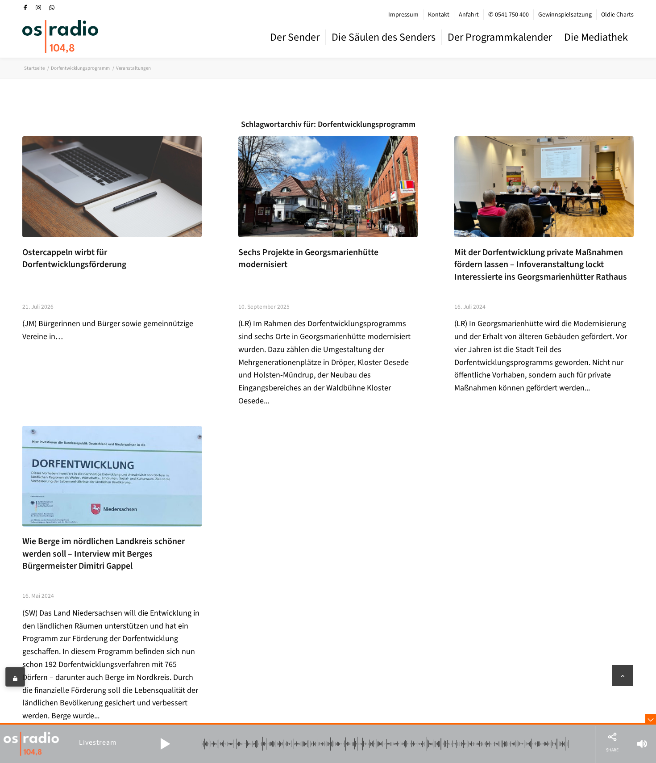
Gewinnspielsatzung (565, 14)
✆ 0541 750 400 (508, 14)
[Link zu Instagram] (38, 7)
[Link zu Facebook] (25, 7)
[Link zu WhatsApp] (51, 7)
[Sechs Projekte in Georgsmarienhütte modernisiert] (328, 186)
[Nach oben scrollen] (622, 675)
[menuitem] (403, 14)
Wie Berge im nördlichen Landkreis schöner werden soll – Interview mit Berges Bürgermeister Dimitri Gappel (103, 553)
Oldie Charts (617, 14)
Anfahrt (469, 14)
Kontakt (438, 14)
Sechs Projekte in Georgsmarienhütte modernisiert (308, 258)
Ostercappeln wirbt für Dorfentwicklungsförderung (74, 258)
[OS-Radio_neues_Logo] (60, 36)
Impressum (403, 14)
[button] (165, 744)
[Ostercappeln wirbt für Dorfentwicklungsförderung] (112, 186)
